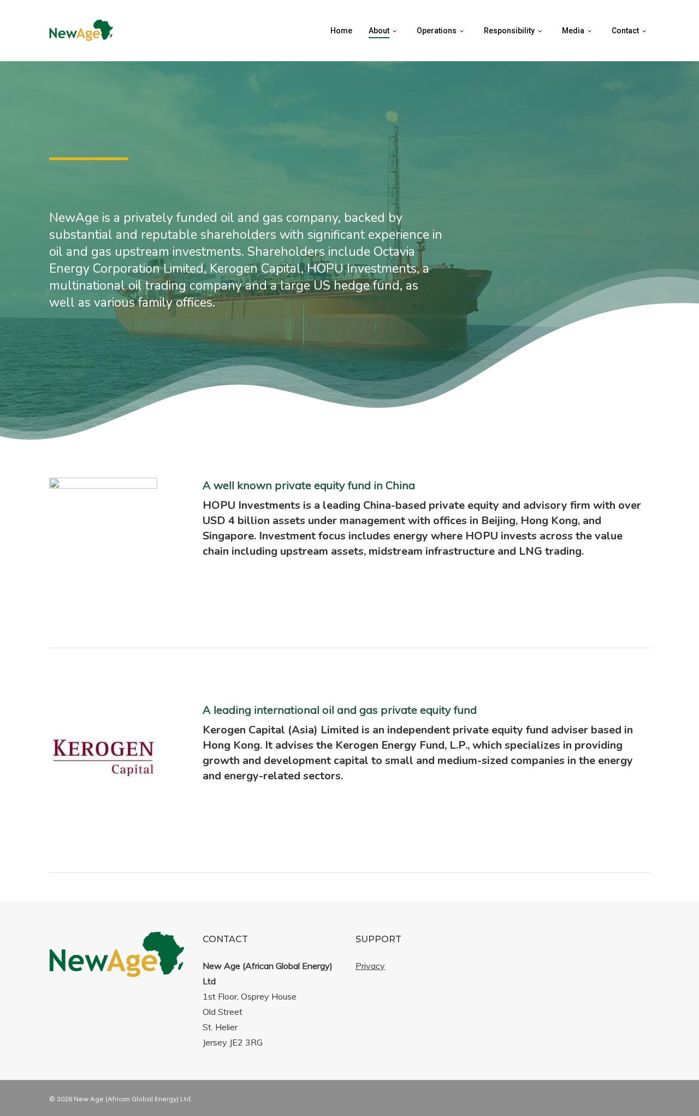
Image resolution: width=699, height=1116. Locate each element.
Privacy (370, 965)
